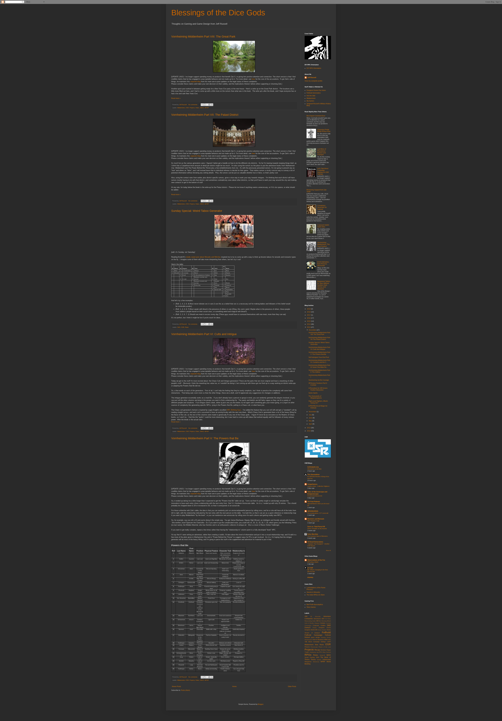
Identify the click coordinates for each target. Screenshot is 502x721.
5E (311, 616)
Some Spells (313, 393)
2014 (309, 324)
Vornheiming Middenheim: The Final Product (323, 244)
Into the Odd (311, 96)
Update (319, 659)
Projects (192, 108)
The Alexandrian (313, 474)
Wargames (308, 661)
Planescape (314, 647)
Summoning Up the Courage (319, 380)
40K (306, 616)
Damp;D (307, 627)
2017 (309, 315)
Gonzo (329, 637)
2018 (309, 312)
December (313, 330)
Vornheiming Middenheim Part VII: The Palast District (204, 114)
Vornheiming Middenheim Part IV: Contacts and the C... (319, 361)
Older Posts (292, 686)
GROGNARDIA (312, 511)
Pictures (307, 647)
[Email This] (202, 104)
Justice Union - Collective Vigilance (318, 486)
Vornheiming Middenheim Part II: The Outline (319, 371)
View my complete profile (313, 81)
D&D (178, 327)
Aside (314, 621)
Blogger (260, 704)
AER (323, 618)
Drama (314, 627)
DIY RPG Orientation (314, 68)
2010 (309, 431)
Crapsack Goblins (319, 625)
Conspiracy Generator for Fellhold (322, 207)
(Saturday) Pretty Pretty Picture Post (323, 130)
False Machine (312, 534)
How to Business (318, 639)
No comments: (193, 104)
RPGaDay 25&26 (312, 562)
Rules (197, 108)
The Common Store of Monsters (317, 536)
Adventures (317, 618)
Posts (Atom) (185, 690)
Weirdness (316, 661)
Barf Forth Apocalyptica (315, 604)
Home (234, 686)
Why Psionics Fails (313, 521)
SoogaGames (312, 484)
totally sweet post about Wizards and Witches (203, 257)
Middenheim (181, 108)
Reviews (323, 650)
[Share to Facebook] (209, 104)
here (253, 79)
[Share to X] (207, 104)
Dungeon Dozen (325, 627)
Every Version (322, 630)
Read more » (176, 98)
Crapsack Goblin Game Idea (323, 226)
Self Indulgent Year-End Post (319, 357)
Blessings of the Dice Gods (218, 12)
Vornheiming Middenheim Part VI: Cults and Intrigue (204, 334)
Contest (328, 623)
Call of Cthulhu (309, 623)
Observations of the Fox (316, 560)
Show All (328, 550)
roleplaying (312, 652)
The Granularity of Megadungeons (315, 397)
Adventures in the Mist (314, 469)
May (310, 421)
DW (316, 630)
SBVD (202, 108)
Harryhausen (308, 639)
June (311, 418)
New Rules (319, 645)
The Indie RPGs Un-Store (316, 595)
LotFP (329, 641)
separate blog (195, 81)
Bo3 (320, 621)
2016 (309, 318)
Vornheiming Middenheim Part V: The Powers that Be (204, 438)
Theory (313, 659)
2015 (309, 321)
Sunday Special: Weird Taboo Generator (196, 210)
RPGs (308, 654)
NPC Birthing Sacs (234, 410)
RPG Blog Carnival (325, 652)
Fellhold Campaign (313, 635)
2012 (309, 428)
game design (315, 637)
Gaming (323, 637)
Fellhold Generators (314, 93)
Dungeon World (310, 630)
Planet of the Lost (325, 647)
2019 (309, 309)
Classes (317, 623)
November (313, 412)
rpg (318, 652)
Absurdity (318, 616)
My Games (310, 101)
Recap (317, 650)
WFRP (207, 108)
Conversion (308, 625)
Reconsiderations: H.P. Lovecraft (317, 513)
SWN (317, 657)
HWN (325, 639)
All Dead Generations (315, 542)
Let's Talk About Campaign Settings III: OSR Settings (323, 171)
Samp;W (322, 655)
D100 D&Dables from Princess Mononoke (323, 264)
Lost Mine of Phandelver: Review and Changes (321, 152)
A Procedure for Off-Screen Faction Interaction (318, 389)
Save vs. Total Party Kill (316, 527)
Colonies (322, 623)
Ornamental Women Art (314, 496)
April (310, 424)
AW (317, 621)
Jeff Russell (311, 77)
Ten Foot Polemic (313, 502)
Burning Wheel (326, 621)
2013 (309, 327)
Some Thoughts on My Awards (317, 528)
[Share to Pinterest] (212, 104)
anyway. (310, 577)
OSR (187, 108)
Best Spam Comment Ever (316, 116)
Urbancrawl (327, 659)
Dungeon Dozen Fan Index (316, 90)
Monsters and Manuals (315, 519)
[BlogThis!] (204, 104)
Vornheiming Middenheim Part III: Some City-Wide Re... (319, 366)
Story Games (311, 607)
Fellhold (326, 632)
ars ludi (310, 568)
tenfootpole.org (313, 467)
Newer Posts (176, 686)
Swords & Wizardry (313, 592)
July (310, 415)
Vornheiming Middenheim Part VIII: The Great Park (203, 36)
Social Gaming (310, 657)
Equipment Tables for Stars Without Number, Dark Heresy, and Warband (323, 285)
